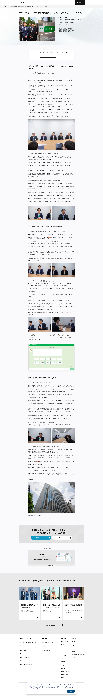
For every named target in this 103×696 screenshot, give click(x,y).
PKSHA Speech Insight (26, 660)
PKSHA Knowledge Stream (26, 664)
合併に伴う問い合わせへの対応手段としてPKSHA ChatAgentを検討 (54, 52)
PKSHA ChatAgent (25, 653)
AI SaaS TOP (5, 6)
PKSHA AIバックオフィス (48, 642)
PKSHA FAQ (23, 650)
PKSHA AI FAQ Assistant (27, 645)
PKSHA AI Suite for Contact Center (29, 642)
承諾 (71, 691)
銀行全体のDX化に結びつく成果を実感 (48, 57)
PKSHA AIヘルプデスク (47, 646)
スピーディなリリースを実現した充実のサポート (50, 54)
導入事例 (11, 6)
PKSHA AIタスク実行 (47, 653)
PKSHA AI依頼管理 (46, 650)
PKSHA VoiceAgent (25, 657)
